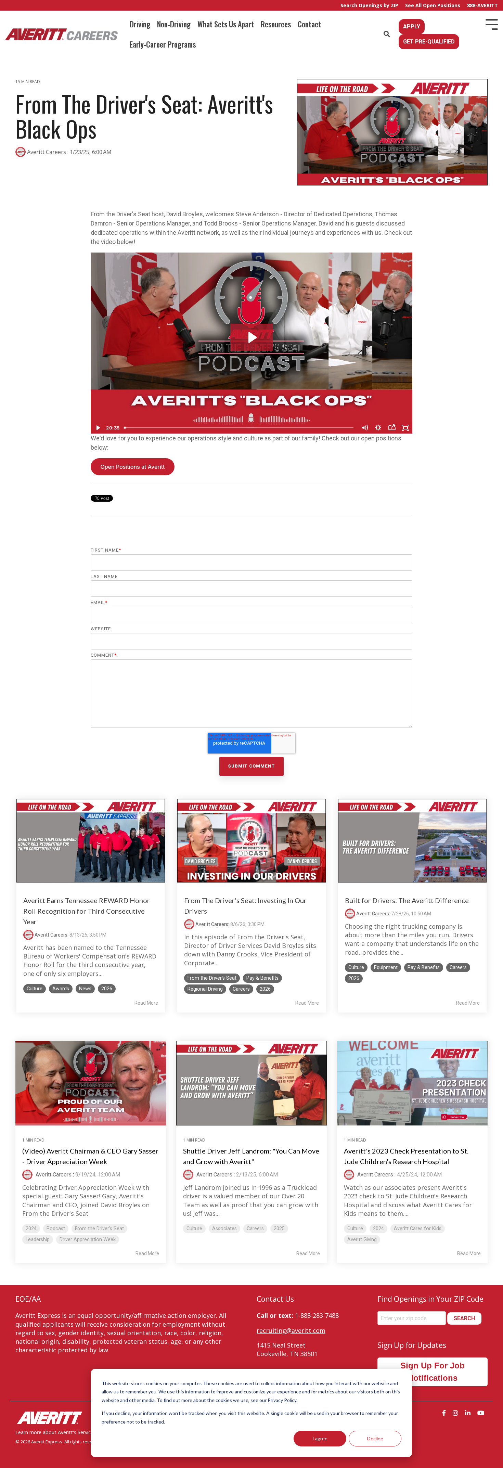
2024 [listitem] (31, 1229)
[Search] (387, 34)
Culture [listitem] (194, 1229)
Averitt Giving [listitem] (362, 1239)
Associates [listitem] (224, 1229)
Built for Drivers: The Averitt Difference (407, 900)
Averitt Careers (46, 152)
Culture (34, 989)
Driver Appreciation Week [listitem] (88, 1239)
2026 (106, 989)
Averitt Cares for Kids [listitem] (417, 1229)
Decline (375, 1438)
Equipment (386, 967)
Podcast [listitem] (56, 1229)
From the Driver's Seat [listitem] (99, 1229)
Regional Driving (205, 989)
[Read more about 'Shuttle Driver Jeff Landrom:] (251, 1083)
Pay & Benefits (262, 978)
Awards (60, 989)
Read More (146, 1003)
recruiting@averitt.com (291, 1330)
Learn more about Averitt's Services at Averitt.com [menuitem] (72, 1432)
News (85, 989)
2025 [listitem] (279, 1229)
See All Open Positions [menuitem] (432, 5)
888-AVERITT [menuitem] (482, 5)
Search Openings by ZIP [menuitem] (369, 5)
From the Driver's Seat (212, 978)
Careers (241, 989)
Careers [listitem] (255, 1229)
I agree (319, 1438)
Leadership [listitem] (38, 1239)
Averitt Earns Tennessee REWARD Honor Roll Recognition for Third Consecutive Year (86, 911)
